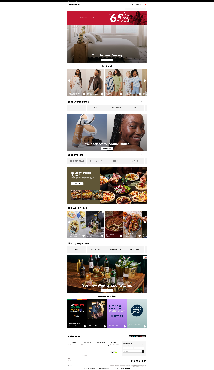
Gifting (87, 9)
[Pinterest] (137, 361)
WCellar (93, 9)
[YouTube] (142, 361)
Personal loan (117, 345)
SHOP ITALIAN (77, 183)
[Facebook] (132, 361)
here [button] (123, 368)
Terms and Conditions (84, 353)
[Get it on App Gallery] (143, 336)
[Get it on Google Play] (137, 336)
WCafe (69, 358)
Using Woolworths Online (85, 346)
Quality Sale (81, 9)
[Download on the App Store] (131, 336)
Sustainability (97, 353)
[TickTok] (145, 361)
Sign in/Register (70, 344)
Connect (69, 356)
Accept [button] (127, 368)
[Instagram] (140, 361)
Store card (110, 345)
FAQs (82, 344)
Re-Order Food (101, 9)
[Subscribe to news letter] (143, 351)
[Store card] (108, 345)
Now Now (69, 360)
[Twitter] (135, 361)
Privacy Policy (144, 366)
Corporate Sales (84, 355)
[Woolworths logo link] (74, 4)
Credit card (114, 345)
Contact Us (96, 344)
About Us (96, 346)
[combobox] (136, 9)
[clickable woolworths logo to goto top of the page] (74, 336)
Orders (69, 346)
